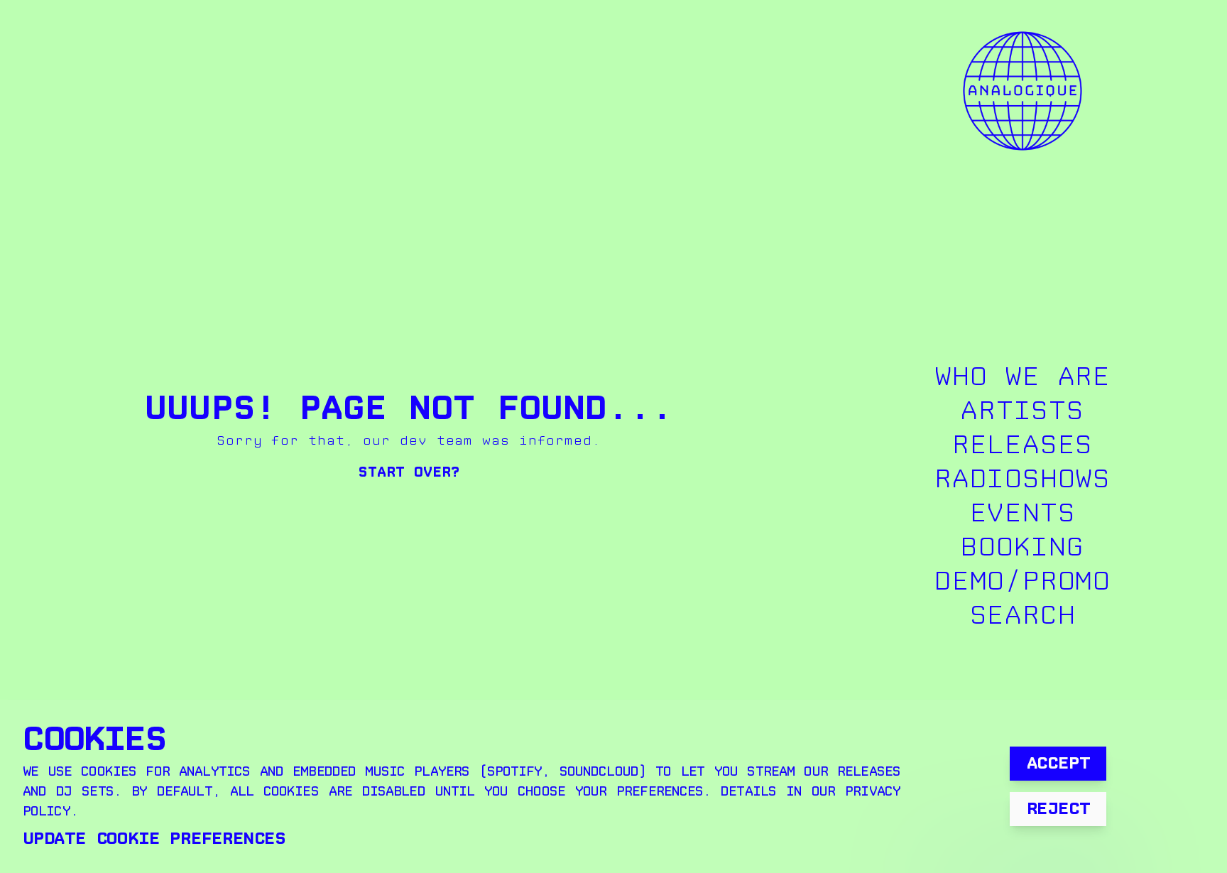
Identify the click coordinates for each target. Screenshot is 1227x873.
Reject (1058, 808)
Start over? (409, 472)
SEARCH (1023, 615)
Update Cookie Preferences (154, 838)
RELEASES (1022, 445)
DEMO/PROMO (1022, 581)
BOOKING (1022, 547)
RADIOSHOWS (1022, 479)
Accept (1058, 763)
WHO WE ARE (1022, 377)
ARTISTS (1022, 411)
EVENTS (1023, 513)
